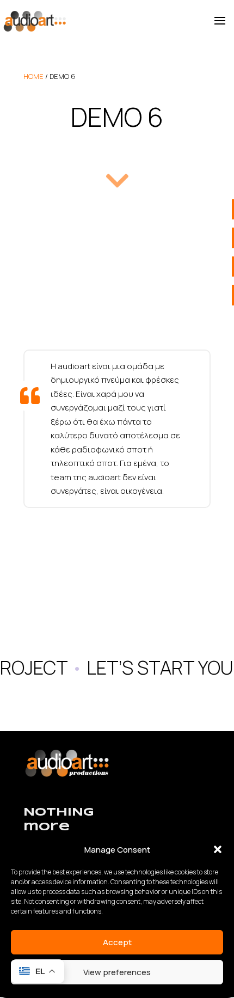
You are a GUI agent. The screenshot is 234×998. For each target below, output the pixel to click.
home (33, 76)
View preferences (117, 972)
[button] (217, 849)
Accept (117, 942)
